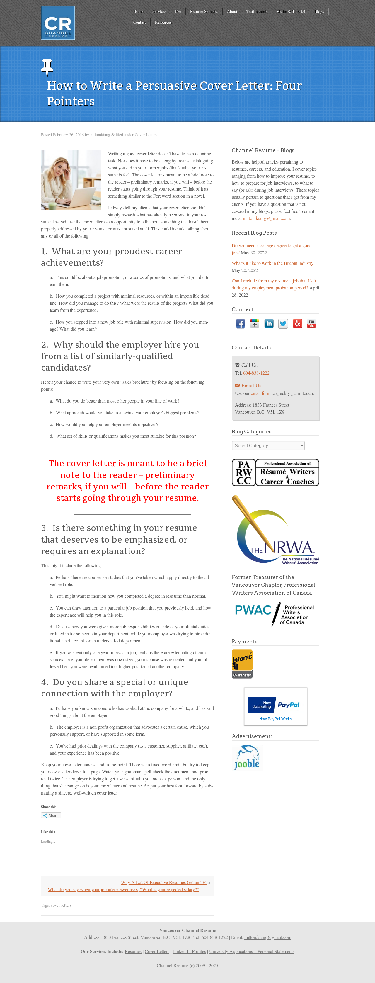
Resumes (133, 951)
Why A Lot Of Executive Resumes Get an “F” (164, 882)
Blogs (319, 11)
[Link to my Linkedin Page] (269, 324)
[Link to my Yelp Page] (297, 324)
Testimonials (256, 11)
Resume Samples (204, 11)
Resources (163, 22)
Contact (139, 22)
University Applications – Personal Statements (251, 951)
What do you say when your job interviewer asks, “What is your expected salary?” (123, 889)
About (232, 11)
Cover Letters (146, 134)
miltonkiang (100, 134)
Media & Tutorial (290, 11)
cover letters (61, 905)
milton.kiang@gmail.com (266, 218)
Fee (178, 11)
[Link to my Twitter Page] (283, 324)
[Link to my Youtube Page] (311, 324)
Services (159, 11)
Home (138, 11)
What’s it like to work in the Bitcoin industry (272, 263)
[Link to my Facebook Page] (240, 324)
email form (260, 393)
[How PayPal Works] (276, 711)
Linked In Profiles (189, 951)
